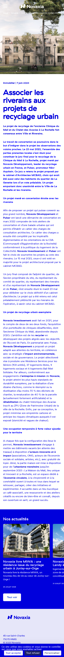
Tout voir (12, 597)
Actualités (14, 13)
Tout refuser (33, 653)
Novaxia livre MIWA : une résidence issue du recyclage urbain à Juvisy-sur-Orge (23, 565)
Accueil (5, 13)
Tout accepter (13, 653)
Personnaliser (52, 653)
